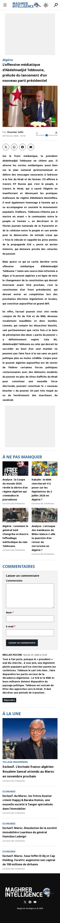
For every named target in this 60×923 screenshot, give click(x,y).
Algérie (7, 60)
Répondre (9, 699)
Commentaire (14, 580)
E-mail (11, 626)
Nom (10, 612)
